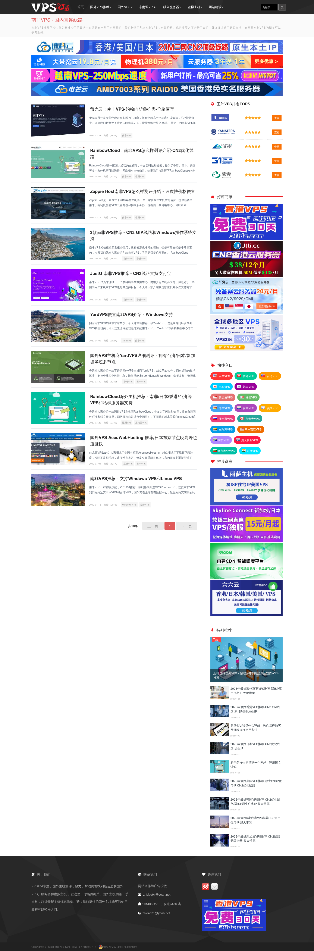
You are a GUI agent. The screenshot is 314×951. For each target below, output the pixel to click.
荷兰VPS (248, 408)
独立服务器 (171, 6)
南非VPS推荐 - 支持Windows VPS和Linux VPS (136, 478)
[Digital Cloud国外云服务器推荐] (246, 350)
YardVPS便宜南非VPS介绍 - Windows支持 (131, 314)
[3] (219, 715)
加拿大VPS (252, 419)
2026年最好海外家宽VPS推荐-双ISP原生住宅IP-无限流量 (256, 690)
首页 (80, 6)
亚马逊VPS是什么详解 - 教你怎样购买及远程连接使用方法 (255, 727)
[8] (219, 808)
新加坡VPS (225, 397)
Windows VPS (129, 504)
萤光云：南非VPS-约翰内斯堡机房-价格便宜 (132, 109)
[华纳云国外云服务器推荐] (246, 312)
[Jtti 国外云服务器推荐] (246, 275)
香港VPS (248, 376)
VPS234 (49, 946)
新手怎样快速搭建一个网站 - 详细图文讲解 (255, 764)
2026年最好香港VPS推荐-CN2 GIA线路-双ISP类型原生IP (255, 709)
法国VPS (251, 397)
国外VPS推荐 (99, 6)
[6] (219, 771)
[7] (219, 789)
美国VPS (224, 376)
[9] (219, 826)
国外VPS (124, 6)
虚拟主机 (194, 6)
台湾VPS (128, 381)
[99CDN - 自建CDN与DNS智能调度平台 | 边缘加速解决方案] (246, 577)
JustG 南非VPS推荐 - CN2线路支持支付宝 (130, 273)
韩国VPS (248, 387)
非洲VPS (139, 176)
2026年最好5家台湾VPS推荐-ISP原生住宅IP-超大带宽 (255, 820)
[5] (219, 752)
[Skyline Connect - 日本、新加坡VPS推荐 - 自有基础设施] (246, 540)
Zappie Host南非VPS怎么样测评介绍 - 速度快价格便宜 (142, 191)
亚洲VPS (126, 422)
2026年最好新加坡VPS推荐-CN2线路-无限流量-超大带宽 (255, 838)
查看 (276, 118)
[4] (219, 734)
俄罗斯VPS (225, 419)
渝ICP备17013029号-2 (84, 946)
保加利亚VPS (226, 451)
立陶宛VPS (225, 429)
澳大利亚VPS (249, 440)
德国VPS (224, 408)
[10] (219, 845)
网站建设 (215, 6)
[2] (219, 697)
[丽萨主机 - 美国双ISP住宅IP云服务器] (246, 503)
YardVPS (126, 340)
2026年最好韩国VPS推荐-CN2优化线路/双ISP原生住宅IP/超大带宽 (255, 801)
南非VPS (126, 135)
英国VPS (272, 408)
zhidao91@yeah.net (156, 894)
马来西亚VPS (253, 429)
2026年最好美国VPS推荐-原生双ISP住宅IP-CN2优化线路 (256, 783)
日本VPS (141, 381)
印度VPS (252, 451)
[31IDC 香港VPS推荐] (246, 238)
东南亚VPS (147, 6)
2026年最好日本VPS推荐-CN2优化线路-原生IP (255, 746)
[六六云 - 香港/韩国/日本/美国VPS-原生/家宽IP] (246, 614)
